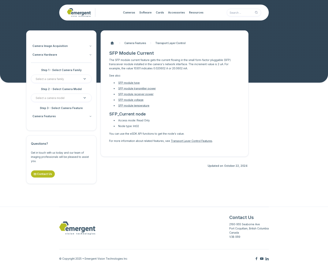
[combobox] (58, 78)
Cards (160, 12)
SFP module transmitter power (137, 88)
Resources (196, 12)
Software (145, 12)
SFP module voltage (131, 99)
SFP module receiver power (136, 94)
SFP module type (129, 82)
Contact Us (43, 174)
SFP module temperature (133, 105)
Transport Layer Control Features (191, 140)
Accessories (176, 12)
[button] (61, 79)
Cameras (129, 12)
